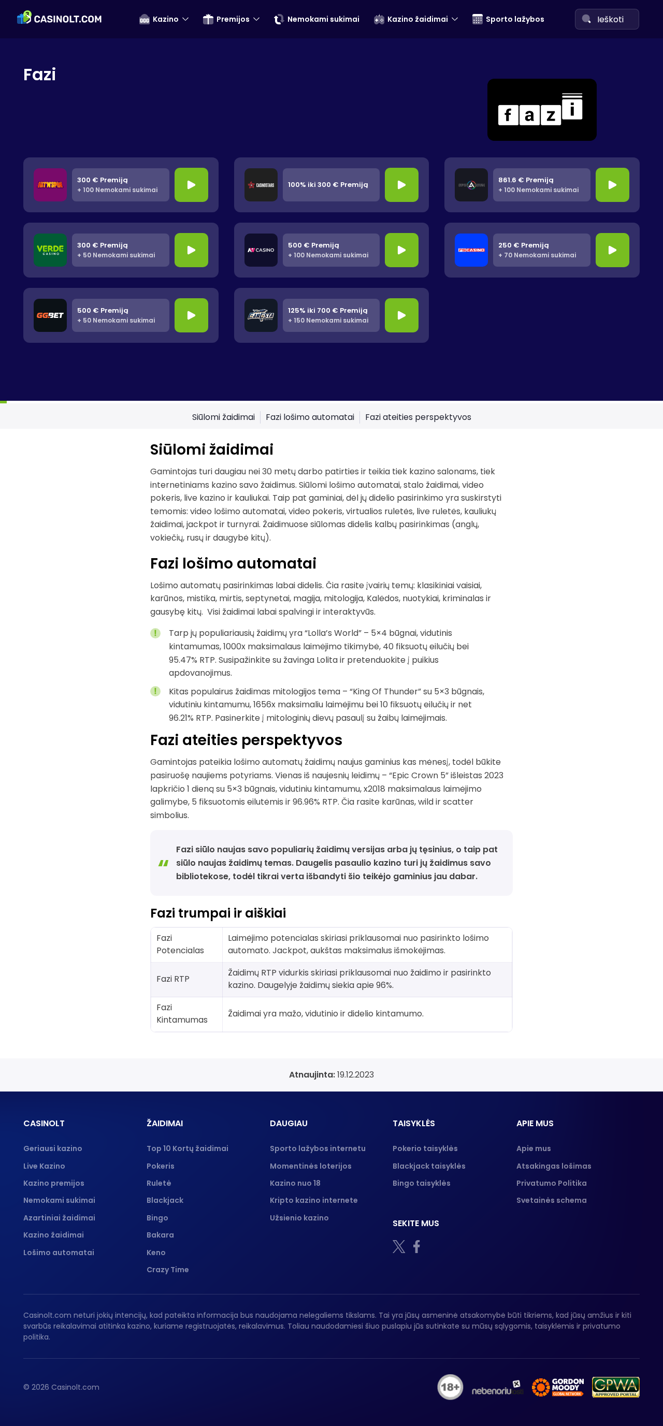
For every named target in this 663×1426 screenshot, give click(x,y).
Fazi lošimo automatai (310, 417)
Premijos (233, 19)
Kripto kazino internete (314, 1200)
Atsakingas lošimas (554, 1166)
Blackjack (165, 1200)
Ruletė (159, 1183)
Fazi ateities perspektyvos (418, 417)
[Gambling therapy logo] (558, 1387)
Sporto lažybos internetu (318, 1148)
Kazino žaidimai (417, 19)
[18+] (450, 1387)
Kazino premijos (53, 1183)
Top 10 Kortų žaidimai (187, 1148)
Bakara (160, 1235)
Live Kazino (44, 1166)
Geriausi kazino (52, 1148)
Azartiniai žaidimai (59, 1218)
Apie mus (533, 1148)
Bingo (157, 1218)
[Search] (586, 18)
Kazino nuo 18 (295, 1183)
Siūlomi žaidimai (223, 417)
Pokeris (161, 1166)
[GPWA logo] (616, 1387)
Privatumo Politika (551, 1183)
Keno (156, 1252)
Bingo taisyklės (422, 1183)
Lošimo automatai (58, 1252)
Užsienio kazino (299, 1218)
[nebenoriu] (498, 1387)
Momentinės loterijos (311, 1166)
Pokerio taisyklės (425, 1148)
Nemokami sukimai (323, 19)
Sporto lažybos (515, 19)
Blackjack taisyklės (429, 1166)
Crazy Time (168, 1269)
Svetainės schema (551, 1200)
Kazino (166, 19)
